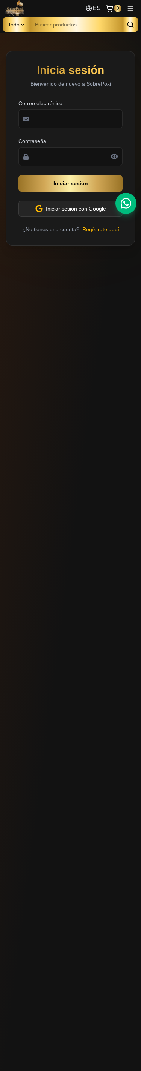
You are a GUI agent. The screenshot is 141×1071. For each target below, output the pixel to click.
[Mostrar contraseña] (114, 156)
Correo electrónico (40, 103)
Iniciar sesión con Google (76, 209)
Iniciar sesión (70, 183)
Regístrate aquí (100, 229)
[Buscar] (130, 24)
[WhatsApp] (125, 203)
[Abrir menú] (130, 8)
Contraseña (32, 141)
